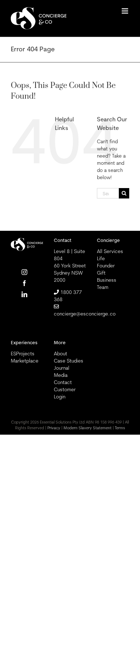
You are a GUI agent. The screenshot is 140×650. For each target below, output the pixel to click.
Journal (61, 368)
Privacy (53, 427)
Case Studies (68, 360)
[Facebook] (24, 283)
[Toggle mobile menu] (125, 11)
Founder (106, 265)
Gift (101, 273)
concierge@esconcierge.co (85, 313)
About (60, 353)
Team (102, 287)
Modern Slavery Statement (88, 427)
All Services (110, 251)
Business (106, 280)
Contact (63, 382)
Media (60, 375)
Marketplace (24, 360)
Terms (120, 427)
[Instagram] (24, 272)
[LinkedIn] (24, 294)
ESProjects (22, 353)
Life (101, 258)
